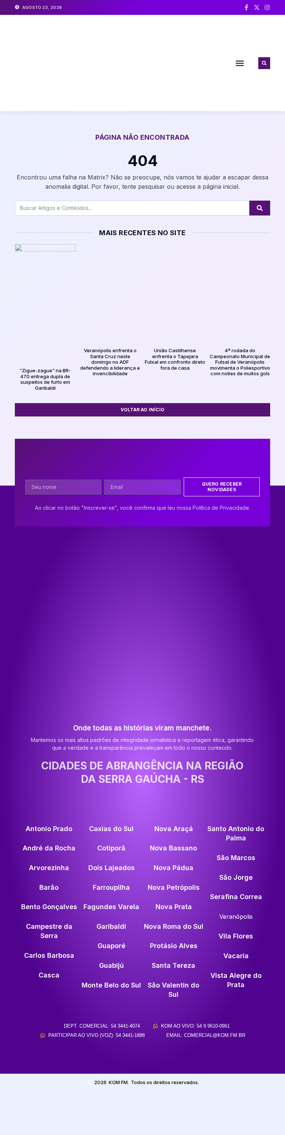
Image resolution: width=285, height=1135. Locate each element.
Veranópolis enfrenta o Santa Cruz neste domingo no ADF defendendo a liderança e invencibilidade (110, 361)
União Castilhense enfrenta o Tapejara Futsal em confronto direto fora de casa (175, 359)
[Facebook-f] (246, 7)
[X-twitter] (257, 7)
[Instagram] (267, 7)
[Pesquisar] (259, 208)
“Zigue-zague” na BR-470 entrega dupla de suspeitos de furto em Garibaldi (45, 379)
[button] (239, 63)
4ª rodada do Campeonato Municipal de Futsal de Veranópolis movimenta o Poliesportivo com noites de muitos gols (240, 361)
